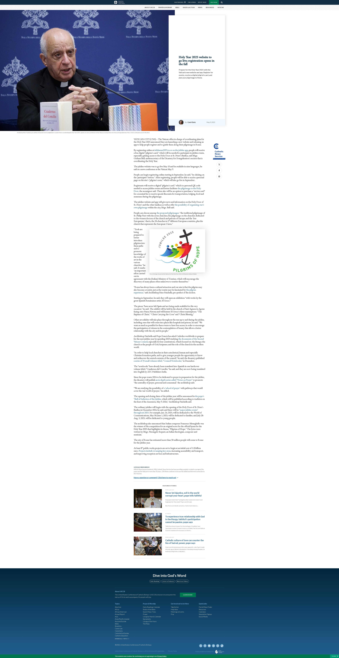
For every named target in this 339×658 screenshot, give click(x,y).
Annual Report (120, 614)
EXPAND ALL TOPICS (121, 638)
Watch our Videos (182, 581)
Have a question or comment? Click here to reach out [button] (155, 477)
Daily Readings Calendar (185, 2)
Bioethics (118, 626)
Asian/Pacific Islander (122, 619)
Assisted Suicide (120, 621)
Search (221, 2)
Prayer (145, 614)
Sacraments (147, 619)
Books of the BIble (149, 609)
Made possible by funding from (204, 651)
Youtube (209, 645)
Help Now (214, 2)
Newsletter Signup (205, 614)
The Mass (146, 624)
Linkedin (213, 645)
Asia (116, 617)
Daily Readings (178, 2)
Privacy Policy (172, 651)
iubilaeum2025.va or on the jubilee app (171, 150)
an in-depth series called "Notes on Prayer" (174, 379)
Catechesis (119, 631)
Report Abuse (202, 2)
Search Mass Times (149, 612)
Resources (202, 609)
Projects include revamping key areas (155, 450)
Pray (172, 614)
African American (121, 612)
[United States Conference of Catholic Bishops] (119, 2)
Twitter (219, 164)
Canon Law (118, 628)
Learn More (187, 595)
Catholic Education (121, 636)
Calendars (202, 612)
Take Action (175, 607)
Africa (117, 609)
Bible (117, 624)
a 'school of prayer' (172, 388)
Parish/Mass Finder (205, 607)
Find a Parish (192, 2)
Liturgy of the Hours (150, 621)
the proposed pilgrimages (168, 212)
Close (334, 656)
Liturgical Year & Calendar (152, 617)
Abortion (118, 607)
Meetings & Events (177, 612)
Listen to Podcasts (168, 581)
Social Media (203, 617)
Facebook (219, 170)
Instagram (219, 176)
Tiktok (222, 645)
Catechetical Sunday (122, 633)
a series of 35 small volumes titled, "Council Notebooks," (158, 360)
